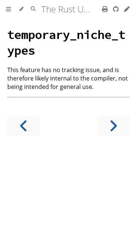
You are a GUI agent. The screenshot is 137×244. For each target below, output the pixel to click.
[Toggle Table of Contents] (8, 9)
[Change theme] (21, 9)
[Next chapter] (113, 126)
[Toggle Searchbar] (33, 9)
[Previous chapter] (23, 126)
